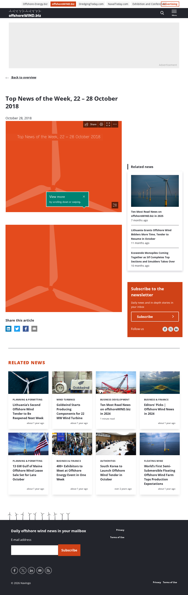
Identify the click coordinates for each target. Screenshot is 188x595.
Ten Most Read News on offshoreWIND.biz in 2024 (115, 409)
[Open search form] (162, 13)
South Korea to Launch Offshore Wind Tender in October (112, 472)
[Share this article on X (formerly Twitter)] (17, 329)
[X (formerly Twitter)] (170, 329)
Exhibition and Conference (149, 4)
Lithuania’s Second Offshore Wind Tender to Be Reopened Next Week (28, 411)
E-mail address (21, 540)
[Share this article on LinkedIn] (8, 329)
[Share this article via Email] (34, 329)
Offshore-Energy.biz (35, 4)
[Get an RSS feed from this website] (48, 570)
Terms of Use (117, 537)
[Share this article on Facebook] (26, 329)
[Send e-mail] (39, 570)
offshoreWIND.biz (63, 4)
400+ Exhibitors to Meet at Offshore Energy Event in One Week (71, 472)
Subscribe (145, 316)
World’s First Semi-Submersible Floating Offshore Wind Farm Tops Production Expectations (159, 475)
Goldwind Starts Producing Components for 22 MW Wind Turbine (70, 411)
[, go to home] (25, 13)
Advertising (170, 4)
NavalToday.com (118, 4)
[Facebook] (164, 329)
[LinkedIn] (176, 329)
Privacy (120, 529)
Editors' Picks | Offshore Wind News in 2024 (159, 409)
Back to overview (23, 77)
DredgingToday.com (91, 4)
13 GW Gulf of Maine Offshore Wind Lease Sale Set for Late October (28, 472)
